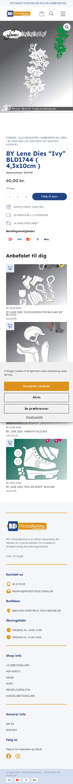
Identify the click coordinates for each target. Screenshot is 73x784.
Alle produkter (28, 137)
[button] (63, 14)
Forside (11, 137)
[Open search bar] (51, 14)
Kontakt (11, 729)
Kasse (10, 677)
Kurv (9, 683)
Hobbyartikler (50, 137)
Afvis (36, 397)
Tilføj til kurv (49, 196)
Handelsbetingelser (20, 695)
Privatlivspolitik (34, 417)
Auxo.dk (11, 775)
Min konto (13, 671)
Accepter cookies (36, 386)
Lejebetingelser (17, 665)
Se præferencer (37, 408)
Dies (64, 137)
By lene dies (15, 141)
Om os (10, 723)
